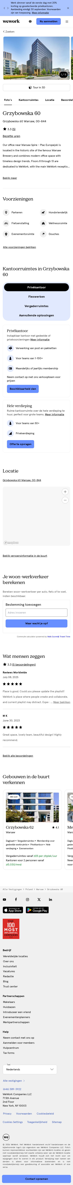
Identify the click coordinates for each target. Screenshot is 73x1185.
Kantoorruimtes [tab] (28, 100)
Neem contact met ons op (18, 1037)
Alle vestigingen (12, 889)
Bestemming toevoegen (23, 604)
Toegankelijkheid (37, 1122)
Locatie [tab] (49, 100)
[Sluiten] (68, 8)
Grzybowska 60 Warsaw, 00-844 (22, 480)
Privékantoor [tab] (36, 287)
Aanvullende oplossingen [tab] (36, 315)
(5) (13, 129)
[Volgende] (8, 8)
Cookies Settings (13, 1122)
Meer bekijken (61, 702)
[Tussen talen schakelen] (30, 21)
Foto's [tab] (8, 100)
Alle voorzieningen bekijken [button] (19, 247)
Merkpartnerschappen (16, 1022)
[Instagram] (27, 899)
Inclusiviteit (10, 966)
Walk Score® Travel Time (58, 637)
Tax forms (8, 1053)
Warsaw (39, 889)
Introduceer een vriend (17, 1012)
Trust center (10, 986)
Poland (29, 889)
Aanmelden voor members (18, 1042)
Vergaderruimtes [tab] (36, 306)
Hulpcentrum (11, 1048)
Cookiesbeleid (45, 1113)
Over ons (8, 961)
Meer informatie (40, 13)
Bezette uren (11, 136)
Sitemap (57, 1122)
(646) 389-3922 (12, 1089)
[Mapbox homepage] (11, 543)
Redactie (8, 976)
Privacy (7, 1113)
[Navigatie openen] (66, 21)
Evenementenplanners (16, 1017)
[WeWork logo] (11, 21)
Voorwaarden (24, 1113)
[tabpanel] (36, 66)
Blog (5, 981)
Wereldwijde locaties (15, 956)
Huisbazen (9, 1007)
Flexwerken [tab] (36, 296)
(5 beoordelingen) (24, 664)
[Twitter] (39, 899)
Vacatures (9, 971)
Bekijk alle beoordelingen (18, 755)
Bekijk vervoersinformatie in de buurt (25, 555)
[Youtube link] (4, 899)
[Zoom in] (65, 491)
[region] (36, 516)
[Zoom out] (65, 500)
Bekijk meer (10, 178)
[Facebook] (16, 899)
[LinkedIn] (50, 899)
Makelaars (9, 1002)
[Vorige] (4, 8)
